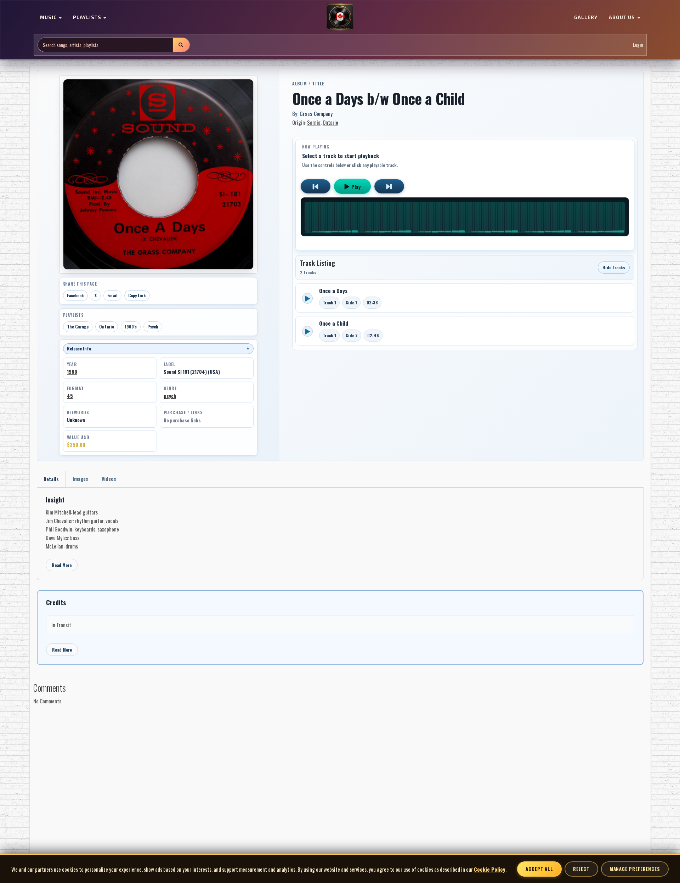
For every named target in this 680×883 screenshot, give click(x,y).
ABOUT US (622, 18)
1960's (131, 327)
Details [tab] (51, 479)
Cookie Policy (489, 869)
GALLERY (585, 18)
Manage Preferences (635, 868)
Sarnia (314, 122)
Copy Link (137, 295)
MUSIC (49, 18)
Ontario (106, 327)
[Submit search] (180, 45)
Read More (62, 565)
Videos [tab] (109, 478)
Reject (581, 868)
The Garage (78, 327)
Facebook (75, 295)
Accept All (539, 868)
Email (112, 295)
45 (70, 395)
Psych (152, 327)
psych (170, 395)
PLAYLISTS (88, 18)
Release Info (158, 348)
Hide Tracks (613, 267)
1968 (72, 371)
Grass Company (316, 113)
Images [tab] (80, 478)
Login (638, 45)
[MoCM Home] (340, 17)
